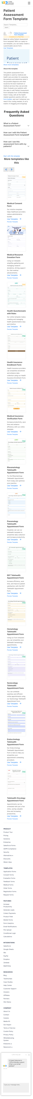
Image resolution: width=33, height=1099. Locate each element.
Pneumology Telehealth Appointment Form (15, 524)
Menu (29, 3)
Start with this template (11, 156)
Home (5, 34)
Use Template (8, 48)
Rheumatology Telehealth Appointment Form (15, 470)
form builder (7, 99)
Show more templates (11, 65)
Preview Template (12, 222)
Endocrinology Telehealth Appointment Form (15, 742)
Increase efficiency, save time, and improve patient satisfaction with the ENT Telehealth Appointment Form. (16, 586)
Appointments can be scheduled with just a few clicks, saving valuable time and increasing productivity (16, 809)
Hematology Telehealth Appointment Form (15, 631)
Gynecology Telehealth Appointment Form (15, 685)
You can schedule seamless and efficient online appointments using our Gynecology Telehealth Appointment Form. (16, 696)
